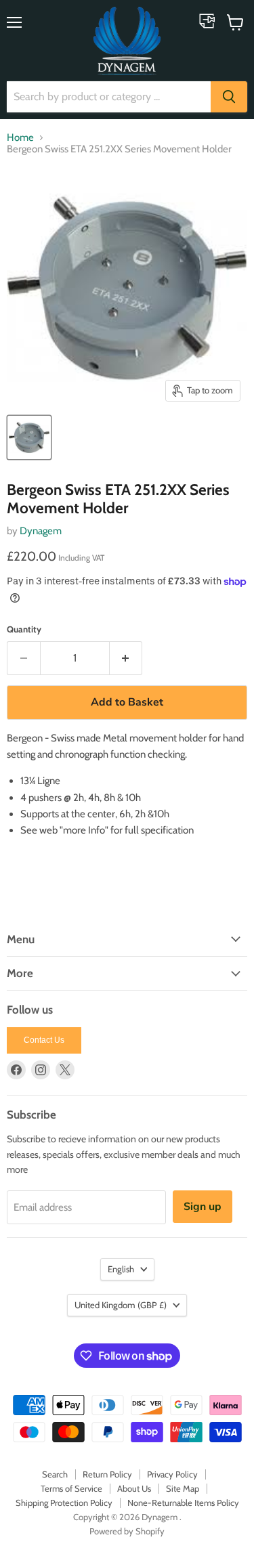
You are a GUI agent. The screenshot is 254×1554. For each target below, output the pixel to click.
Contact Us (44, 1040)
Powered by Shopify (127, 1531)
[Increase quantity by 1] (126, 658)
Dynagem (41, 531)
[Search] (229, 96)
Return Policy (107, 1474)
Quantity (24, 629)
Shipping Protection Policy (64, 1502)
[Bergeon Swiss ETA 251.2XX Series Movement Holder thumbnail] (29, 437)
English (121, 1269)
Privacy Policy (172, 1474)
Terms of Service (71, 1488)
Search (55, 1474)
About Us (134, 1488)
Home (20, 138)
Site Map (182, 1488)
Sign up (202, 1206)
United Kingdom (121, 1304)
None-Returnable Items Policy (183, 1502)
